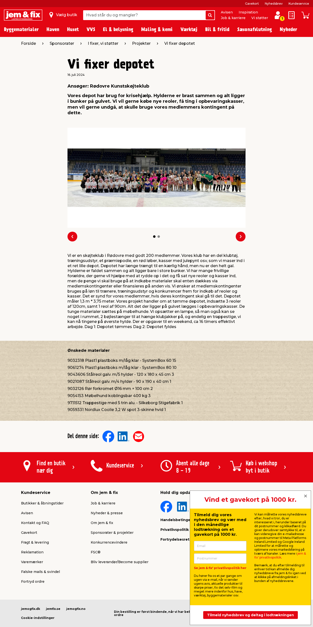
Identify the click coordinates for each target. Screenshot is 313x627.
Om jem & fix (102, 523)
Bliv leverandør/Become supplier (119, 562)
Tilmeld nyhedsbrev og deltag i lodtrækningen (250, 615)
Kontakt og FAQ (35, 523)
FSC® (96, 552)
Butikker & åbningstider (42, 503)
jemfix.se (53, 608)
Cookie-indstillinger (38, 617)
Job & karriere (233, 18)
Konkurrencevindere (109, 542)
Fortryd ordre (33, 581)
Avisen (227, 12)
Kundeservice (299, 3)
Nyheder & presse (107, 513)
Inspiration (248, 12)
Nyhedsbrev (274, 3)
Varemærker (32, 562)
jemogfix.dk (30, 608)
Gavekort (252, 3)
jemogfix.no (76, 608)
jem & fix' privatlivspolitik (280, 555)
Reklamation (32, 552)
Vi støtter (259, 18)
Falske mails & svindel (40, 572)
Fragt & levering (35, 542)
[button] (154, 236)
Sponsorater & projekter (112, 532)
